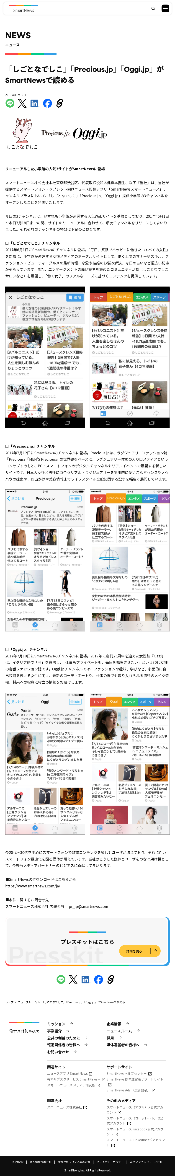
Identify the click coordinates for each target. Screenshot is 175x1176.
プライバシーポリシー (110, 1162)
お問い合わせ (58, 1052)
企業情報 (114, 1023)
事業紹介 (54, 1031)
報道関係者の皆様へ (63, 1044)
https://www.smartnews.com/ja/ (32, 886)
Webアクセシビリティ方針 (146, 1162)
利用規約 (18, 1162)
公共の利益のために (63, 1038)
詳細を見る (134, 951)
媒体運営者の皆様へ (123, 1044)
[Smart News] (23, 8)
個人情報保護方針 (40, 1162)
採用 (110, 1038)
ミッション (56, 1023)
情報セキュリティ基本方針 (74, 1162)
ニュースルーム (119, 1031)
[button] (162, 8)
